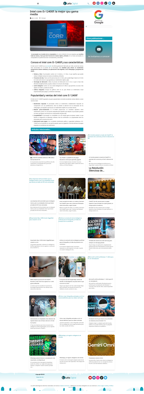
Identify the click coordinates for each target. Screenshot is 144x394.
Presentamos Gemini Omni (96, 358)
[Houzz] (113, 3)
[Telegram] (109, 3)
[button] (38, 3)
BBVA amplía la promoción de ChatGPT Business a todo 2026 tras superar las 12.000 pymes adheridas (42, 281)
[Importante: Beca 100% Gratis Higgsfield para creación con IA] (42, 227)
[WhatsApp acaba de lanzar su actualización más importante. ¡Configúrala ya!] (42, 345)
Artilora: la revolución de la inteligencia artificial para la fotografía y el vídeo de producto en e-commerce (72, 242)
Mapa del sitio (40, 377)
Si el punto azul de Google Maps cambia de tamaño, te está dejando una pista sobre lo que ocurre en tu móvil (72, 281)
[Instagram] (101, 3)
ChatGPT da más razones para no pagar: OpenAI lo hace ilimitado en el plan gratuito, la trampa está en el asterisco (101, 203)
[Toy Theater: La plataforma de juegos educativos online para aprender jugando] (72, 145)
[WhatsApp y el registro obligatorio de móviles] (72, 345)
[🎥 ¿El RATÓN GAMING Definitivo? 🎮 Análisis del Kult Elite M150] (42, 145)
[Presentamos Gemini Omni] (101, 345)
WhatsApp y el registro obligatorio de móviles (71, 357)
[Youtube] (94, 3)
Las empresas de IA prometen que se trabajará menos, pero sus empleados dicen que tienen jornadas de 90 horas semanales (42, 203)
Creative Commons (64, 385)
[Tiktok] (105, 3)
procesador (49, 66)
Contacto (40, 380)
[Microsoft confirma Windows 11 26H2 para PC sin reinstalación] (101, 266)
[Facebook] (98, 3)
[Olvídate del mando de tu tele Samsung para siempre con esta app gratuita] (101, 228)
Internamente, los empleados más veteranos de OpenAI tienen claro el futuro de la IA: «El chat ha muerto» (42, 320)
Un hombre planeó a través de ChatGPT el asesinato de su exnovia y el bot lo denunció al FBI (101, 159)
